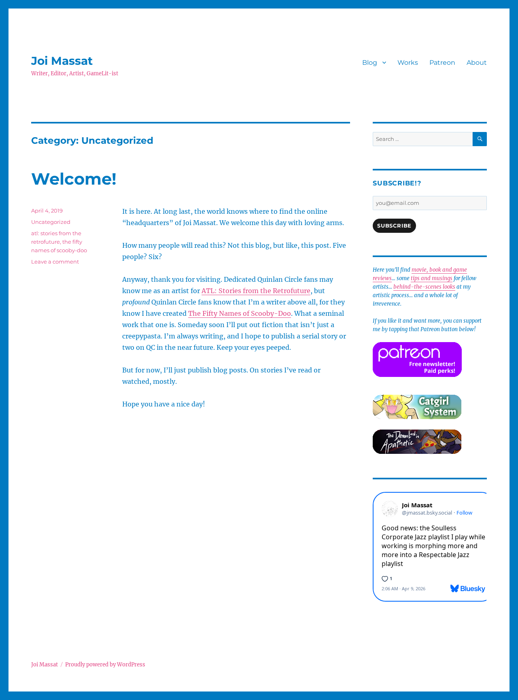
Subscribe (394, 225)
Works (407, 62)
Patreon (442, 62)
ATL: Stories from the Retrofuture (256, 291)
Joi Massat (62, 61)
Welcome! (74, 179)
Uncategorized (50, 222)
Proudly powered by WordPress (105, 664)
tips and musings (431, 278)
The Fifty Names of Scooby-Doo (239, 313)
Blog (369, 62)
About (477, 62)
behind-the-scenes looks (424, 286)
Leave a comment (55, 261)
